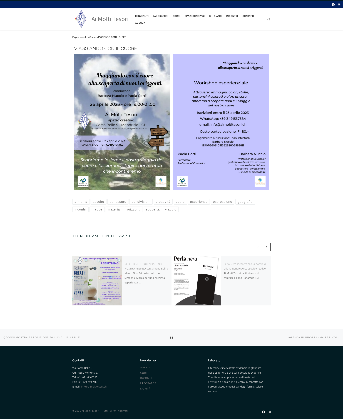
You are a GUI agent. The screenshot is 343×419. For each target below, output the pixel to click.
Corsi (92, 37)
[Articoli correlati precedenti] (258, 247)
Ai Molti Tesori (90, 410)
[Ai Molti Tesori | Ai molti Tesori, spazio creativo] (81, 18)
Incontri (147, 378)
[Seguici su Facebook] (333, 4)
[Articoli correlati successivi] (267, 247)
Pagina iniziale (79, 37)
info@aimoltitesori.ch (94, 386)
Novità (145, 388)
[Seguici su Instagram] (339, 4)
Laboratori (148, 383)
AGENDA (145, 367)
